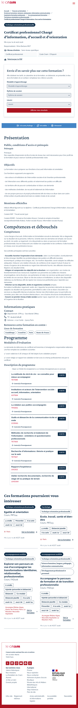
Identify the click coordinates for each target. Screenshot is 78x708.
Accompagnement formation (37, 15)
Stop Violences (32, 690)
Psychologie (46, 507)
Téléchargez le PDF (14, 59)
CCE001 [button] (14, 423)
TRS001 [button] (14, 408)
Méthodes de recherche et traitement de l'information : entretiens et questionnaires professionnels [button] (31, 436)
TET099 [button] (14, 380)
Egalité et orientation (16, 512)
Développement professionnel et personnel (54, 572)
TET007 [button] (14, 457)
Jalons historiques (12, 670)
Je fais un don (11, 680)
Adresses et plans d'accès (37, 678)
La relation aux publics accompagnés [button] (28, 405)
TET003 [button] (14, 442)
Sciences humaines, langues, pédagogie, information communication (27, 13)
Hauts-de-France (42, 333)
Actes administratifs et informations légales (37, 698)
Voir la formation (28, 532)
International (31, 687)
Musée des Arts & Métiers (36, 682)
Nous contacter (33, 675)
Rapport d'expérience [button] (21, 467)
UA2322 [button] (14, 469)
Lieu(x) (9, 100)
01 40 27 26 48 (16, 317)
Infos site (9, 696)
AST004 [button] (14, 395)
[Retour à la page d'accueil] (9, 2)
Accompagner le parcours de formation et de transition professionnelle (57, 581)
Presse (29, 670)
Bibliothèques (32, 685)
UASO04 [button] (14, 482)
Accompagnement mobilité (15, 554)
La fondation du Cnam (14, 675)
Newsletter (68, 696)
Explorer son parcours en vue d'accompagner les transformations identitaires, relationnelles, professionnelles (20, 570)
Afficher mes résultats (39, 110)
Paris (31, 333)
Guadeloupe (10, 333)
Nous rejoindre (32, 673)
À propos (30, 668)
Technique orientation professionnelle (16, 17)
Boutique (30, 680)
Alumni (8, 678)
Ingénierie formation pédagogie (14, 15)
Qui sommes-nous (13, 668)
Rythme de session (14, 91)
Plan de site (31, 692)
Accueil (6, 11)
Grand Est (22, 333)
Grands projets (11, 682)
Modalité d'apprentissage (17, 82)
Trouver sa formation (19, 11)
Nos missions (11, 673)
